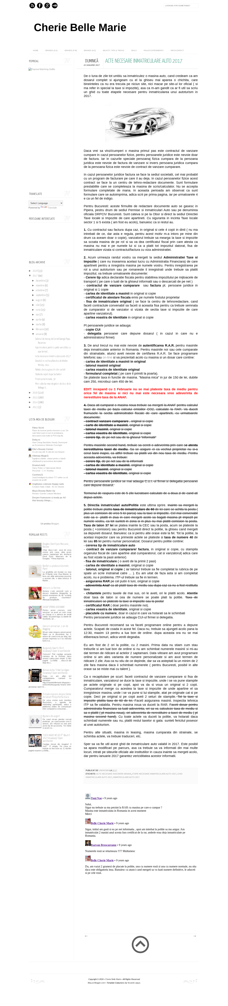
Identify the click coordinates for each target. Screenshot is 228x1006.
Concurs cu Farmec (52, 588)
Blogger (55, 523)
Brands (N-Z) (90, 50)
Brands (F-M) (71, 50)
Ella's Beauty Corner (42, 449)
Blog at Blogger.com (96, 983)
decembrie (40, 281)
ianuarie (40, 334)
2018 (35, 271)
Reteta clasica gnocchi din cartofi (50, 369)
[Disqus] (141, 836)
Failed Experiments (154, 50)
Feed (32, 5)
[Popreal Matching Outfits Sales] (41, 69)
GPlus (47, 5)
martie (39, 324)
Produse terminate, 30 (45, 379)
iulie (38, 305)
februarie (40, 329)
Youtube (55, 5)
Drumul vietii (38, 465)
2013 (35, 407)
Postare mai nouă (86, 936)
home (35, 50)
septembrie (41, 295)
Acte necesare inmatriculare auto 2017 (53, 356)
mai (38, 314)
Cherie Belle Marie (80, 27)
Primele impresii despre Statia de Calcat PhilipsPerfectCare (57, 695)
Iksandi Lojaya (134, 983)
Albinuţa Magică (40, 456)
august (39, 300)
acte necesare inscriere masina (113, 774)
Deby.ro (36, 440)
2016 (35, 393)
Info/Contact (177, 50)
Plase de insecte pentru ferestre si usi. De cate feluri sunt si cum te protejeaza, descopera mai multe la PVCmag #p (50, 433)
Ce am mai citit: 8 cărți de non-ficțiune (48, 452)
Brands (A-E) (51, 50)
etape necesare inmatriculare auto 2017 (154, 774)
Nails (134, 50)
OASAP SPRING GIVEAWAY (53, 607)
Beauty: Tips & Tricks (113, 50)
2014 (35, 402)
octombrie (40, 290)
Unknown (104, 770)
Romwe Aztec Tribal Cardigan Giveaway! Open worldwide (56, 671)
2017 (35, 276)
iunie (38, 310)
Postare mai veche (194, 936)
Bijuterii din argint (51, 716)
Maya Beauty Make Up (43, 491)
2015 (35, 397)
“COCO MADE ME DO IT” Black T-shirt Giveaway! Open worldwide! (57, 738)
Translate (52, 207)
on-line (108, 357)
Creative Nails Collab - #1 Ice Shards (48, 487)
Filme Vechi (38, 428)
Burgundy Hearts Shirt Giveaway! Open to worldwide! (56, 649)
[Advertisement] (137, 907)
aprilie (39, 319)
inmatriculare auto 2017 (126, 777)
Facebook (40, 5)
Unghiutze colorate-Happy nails (48, 484)
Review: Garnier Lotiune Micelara (46, 493)
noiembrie (40, 285)
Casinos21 (37, 475)
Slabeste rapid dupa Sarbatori (48, 374)
